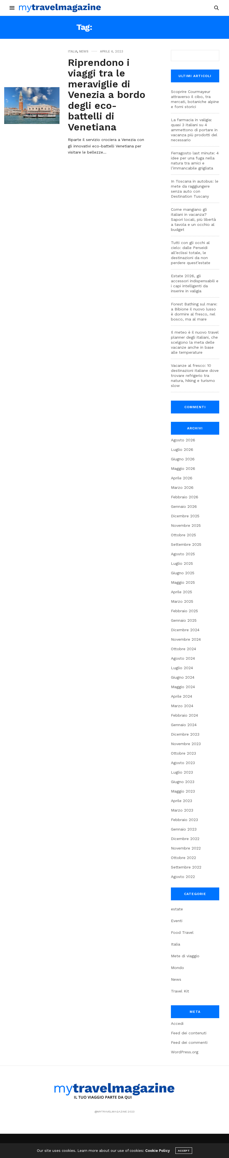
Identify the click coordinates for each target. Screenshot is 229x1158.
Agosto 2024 (183, 658)
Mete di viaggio (185, 956)
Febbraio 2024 (184, 715)
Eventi (176, 920)
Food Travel (182, 932)
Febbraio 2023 (184, 819)
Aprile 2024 (181, 696)
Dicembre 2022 (185, 838)
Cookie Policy (157, 1151)
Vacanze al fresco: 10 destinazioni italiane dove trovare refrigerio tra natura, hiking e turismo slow (195, 375)
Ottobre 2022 (183, 857)
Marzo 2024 (182, 706)
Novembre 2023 (186, 743)
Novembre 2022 (186, 848)
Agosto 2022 (183, 876)
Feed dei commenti (189, 1042)
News (84, 51)
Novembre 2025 (186, 525)
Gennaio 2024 (184, 724)
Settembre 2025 (186, 544)
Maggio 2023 (183, 791)
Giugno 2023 (182, 781)
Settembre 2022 (186, 867)
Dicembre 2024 (185, 630)
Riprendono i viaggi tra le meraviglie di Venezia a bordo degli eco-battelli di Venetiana (106, 95)
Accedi (177, 1023)
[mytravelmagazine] (60, 7)
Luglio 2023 (182, 772)
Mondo (177, 967)
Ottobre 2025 (183, 535)
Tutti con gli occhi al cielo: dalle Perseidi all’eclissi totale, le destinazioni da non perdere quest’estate (190, 252)
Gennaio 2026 (184, 506)
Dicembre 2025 (185, 516)
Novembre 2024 (186, 639)
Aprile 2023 (181, 800)
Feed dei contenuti (188, 1033)
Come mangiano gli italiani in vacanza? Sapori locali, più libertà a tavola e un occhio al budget (193, 219)
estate (177, 909)
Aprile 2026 (181, 478)
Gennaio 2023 (184, 829)
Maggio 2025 (183, 582)
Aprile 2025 (181, 592)
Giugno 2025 (182, 573)
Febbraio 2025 (184, 611)
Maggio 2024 (183, 687)
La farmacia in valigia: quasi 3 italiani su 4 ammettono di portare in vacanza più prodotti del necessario (194, 130)
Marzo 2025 (182, 601)
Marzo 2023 (182, 810)
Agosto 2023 (183, 762)
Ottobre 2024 (183, 649)
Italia (72, 51)
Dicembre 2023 (185, 734)
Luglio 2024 (182, 668)
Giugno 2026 (183, 459)
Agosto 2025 (183, 554)
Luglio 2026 (182, 449)
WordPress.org (184, 1052)
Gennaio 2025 (184, 620)
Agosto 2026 (183, 440)
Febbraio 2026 (184, 497)
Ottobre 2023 (183, 753)
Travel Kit (180, 991)
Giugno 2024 (182, 677)
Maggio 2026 (183, 468)
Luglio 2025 (182, 563)
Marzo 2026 (182, 487)
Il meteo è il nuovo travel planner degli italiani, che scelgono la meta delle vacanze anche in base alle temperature (195, 342)
